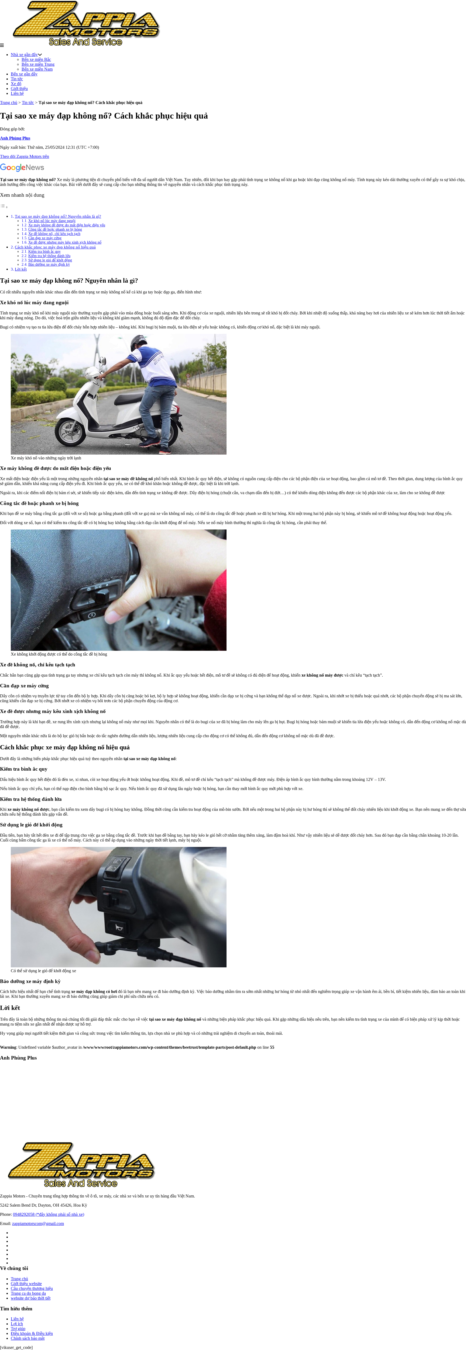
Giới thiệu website (26, 1283)
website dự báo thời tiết (30, 1298)
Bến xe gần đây (24, 74)
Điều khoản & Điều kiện (32, 1333)
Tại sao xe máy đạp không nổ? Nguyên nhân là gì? (58, 216)
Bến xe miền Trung (38, 64)
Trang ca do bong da (28, 1293)
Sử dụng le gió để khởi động (50, 260)
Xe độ (16, 83)
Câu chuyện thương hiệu (32, 1288)
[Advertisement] (162, 1103)
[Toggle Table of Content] (4, 207)
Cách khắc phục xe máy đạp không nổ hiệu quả (55, 247)
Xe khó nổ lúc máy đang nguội (52, 221)
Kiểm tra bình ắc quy (44, 252)
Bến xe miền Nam (37, 69)
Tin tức (17, 79)
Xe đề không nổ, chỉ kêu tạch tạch (54, 234)
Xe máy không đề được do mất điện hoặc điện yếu (66, 225)
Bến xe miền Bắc (36, 59)
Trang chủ (8, 102)
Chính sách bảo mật (27, 1338)
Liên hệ (17, 93)
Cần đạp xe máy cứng (44, 238)
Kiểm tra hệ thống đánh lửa (49, 256)
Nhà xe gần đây (24, 54)
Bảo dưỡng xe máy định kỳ (49, 264)
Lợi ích (17, 1323)
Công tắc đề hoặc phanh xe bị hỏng (55, 229)
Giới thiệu (19, 88)
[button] (2, 45)
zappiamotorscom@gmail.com (38, 1223)
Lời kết (21, 269)
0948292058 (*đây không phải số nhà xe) (48, 1214)
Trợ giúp (18, 1328)
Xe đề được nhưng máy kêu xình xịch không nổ (64, 242)
